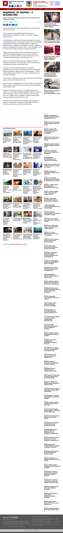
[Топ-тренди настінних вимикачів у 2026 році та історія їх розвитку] (7, 213)
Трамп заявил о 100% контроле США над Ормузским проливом (50, 304)
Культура (40, 9)
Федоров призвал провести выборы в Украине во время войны (52, 145)
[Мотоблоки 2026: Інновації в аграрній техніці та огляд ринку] (17, 199)
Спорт (51, 9)
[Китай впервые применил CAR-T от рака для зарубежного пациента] (38, 149)
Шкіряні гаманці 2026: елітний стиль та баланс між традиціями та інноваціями (51, 131)
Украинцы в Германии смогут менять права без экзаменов (51, 152)
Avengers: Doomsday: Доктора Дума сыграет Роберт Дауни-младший (51, 199)
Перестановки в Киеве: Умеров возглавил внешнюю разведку (52, 466)
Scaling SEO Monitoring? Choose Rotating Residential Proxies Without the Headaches (52, 290)
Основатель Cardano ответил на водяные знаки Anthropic (51, 172)
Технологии (29, 9)
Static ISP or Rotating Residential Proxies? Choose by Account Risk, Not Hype (52, 179)
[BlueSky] (4, 25)
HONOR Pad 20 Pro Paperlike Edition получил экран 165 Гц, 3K (52, 123)
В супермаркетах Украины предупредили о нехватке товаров (51, 397)
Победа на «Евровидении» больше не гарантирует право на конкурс (51, 262)
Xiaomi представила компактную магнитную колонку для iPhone (51, 247)
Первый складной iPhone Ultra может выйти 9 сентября (51, 488)
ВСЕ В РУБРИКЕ (15, 244)
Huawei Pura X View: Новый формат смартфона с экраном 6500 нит (51, 58)
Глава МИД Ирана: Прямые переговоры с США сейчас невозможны (52, 390)
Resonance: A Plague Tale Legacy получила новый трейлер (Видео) (51, 227)
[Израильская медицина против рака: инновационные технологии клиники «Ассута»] (28, 182)
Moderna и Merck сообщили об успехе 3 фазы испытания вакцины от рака (52, 92)
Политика (9, 9)
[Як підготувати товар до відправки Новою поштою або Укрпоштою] (17, 133)
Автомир (35, 9)
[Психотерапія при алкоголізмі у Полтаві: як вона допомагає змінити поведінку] (7, 229)
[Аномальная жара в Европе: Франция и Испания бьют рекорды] (28, 199)
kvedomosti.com (7, 37)
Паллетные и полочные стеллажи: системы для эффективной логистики (51, 481)
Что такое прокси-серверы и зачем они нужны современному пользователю (52, 319)
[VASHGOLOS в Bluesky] (21, 6)
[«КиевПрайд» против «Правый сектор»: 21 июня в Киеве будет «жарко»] (28, 213)
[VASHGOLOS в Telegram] (15, 6)
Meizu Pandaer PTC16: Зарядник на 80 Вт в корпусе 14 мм (50, 356)
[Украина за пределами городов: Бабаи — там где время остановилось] (7, 182)
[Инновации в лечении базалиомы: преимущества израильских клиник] (38, 165)
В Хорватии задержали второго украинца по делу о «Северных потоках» (52, 117)
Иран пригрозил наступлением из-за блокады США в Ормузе (50, 159)
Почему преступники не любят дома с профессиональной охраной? (51, 495)
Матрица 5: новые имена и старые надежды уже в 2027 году (51, 403)
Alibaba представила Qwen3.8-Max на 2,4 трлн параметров (51, 503)
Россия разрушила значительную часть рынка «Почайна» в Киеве (52, 213)
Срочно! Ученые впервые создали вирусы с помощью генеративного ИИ (52, 410)
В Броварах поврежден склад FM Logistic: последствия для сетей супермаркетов (51, 255)
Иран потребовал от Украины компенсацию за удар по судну (51, 276)
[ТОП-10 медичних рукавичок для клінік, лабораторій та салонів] (38, 213)
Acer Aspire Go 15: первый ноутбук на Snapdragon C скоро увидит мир (51, 349)
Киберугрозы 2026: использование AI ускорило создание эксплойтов (52, 446)
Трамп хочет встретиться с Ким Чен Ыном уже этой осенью (52, 138)
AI (43, 9)
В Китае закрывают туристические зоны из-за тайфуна (52, 297)
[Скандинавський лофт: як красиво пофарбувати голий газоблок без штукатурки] (28, 229)
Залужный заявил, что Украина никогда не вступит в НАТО (52, 459)
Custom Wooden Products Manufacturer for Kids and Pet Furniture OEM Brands (51, 282)
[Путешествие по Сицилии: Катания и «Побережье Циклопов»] (38, 229)
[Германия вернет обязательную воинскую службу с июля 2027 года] (7, 199)
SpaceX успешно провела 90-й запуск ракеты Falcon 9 (51, 510)
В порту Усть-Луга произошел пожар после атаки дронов (51, 233)
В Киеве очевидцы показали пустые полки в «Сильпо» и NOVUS (51, 363)
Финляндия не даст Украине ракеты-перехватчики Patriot (50, 369)
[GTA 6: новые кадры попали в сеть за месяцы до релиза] (52, 34)
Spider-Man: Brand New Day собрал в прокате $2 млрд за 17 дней (52, 166)
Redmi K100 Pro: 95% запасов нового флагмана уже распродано (51, 25)
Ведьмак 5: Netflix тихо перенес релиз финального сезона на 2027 (51, 383)
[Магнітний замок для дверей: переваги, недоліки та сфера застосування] (17, 149)
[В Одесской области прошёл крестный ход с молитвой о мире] (7, 149)
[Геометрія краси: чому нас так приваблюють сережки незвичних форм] (38, 199)
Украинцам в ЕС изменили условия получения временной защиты (51, 424)
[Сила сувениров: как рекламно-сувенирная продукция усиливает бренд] (17, 229)
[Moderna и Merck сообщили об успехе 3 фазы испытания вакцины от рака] (52, 84)
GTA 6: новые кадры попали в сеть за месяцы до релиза (52, 41)
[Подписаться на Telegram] (57, 4)
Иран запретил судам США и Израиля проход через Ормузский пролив (51, 376)
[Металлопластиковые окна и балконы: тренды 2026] (17, 213)
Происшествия (22, 9)
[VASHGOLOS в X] (12, 6)
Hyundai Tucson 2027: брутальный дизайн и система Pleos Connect (50, 75)
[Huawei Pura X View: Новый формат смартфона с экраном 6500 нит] (52, 50)
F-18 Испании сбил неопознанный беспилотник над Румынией (52, 206)
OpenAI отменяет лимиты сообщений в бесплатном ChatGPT (51, 334)
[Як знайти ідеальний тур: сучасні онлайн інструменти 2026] (7, 133)
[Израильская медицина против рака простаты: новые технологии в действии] (28, 133)
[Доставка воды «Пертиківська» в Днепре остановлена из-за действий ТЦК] (28, 149)
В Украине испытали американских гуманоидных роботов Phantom (50, 342)
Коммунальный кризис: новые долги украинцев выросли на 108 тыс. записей (50, 474)
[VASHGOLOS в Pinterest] (18, 6)
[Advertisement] (23, 116)
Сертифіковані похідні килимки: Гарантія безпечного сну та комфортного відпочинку (51, 431)
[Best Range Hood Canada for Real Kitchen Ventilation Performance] (7, 165)
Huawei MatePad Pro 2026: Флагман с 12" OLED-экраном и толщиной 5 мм (51, 439)
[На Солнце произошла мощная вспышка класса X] (17, 182)
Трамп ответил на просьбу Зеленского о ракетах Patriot (51, 417)
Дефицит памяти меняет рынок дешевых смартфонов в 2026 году (51, 186)
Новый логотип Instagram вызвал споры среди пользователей (51, 240)
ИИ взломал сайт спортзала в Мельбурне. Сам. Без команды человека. (51, 327)
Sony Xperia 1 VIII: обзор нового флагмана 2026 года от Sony (52, 220)
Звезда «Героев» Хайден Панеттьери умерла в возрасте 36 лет (51, 193)
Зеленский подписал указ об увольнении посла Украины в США (51, 452)
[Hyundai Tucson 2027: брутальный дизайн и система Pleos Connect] (52, 67)
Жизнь (46, 9)
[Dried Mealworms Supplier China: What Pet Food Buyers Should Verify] (28, 165)
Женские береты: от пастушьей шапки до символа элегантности (50, 311)
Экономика (14, 9)
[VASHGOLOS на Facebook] (10, 6)
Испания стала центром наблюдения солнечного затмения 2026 (51, 269)
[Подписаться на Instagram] (52, 4)
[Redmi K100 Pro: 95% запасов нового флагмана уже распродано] (52, 17)
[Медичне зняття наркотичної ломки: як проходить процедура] (38, 133)
